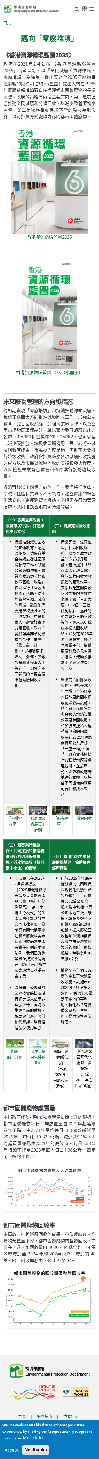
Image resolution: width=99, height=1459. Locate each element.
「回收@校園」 (15, 821)
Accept (12, 1450)
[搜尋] (77, 9)
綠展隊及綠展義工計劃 (38, 824)
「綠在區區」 (61, 821)
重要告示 (71, 1416)
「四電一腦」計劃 (15, 1054)
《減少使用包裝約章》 (38, 1057)
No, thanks (35, 1450)
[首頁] (31, 8)
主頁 (22, 1416)
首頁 (7, 22)
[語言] (84, 9)
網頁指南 (44, 1416)
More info (33, 1438)
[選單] (92, 8)
